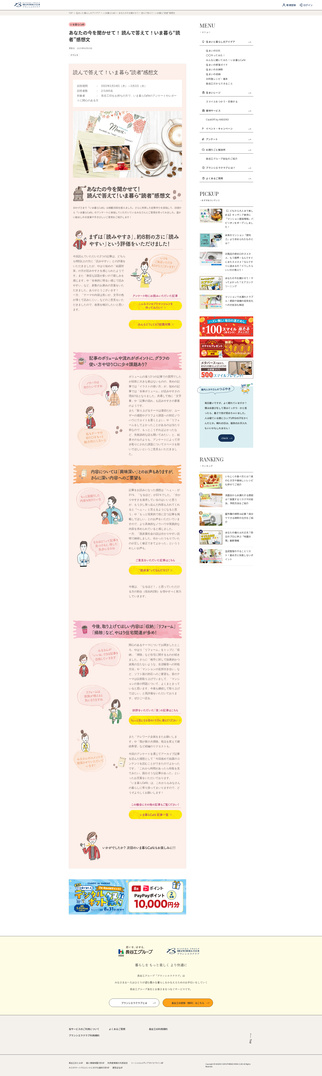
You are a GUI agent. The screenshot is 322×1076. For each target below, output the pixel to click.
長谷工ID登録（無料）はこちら (188, 1003)
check (224, 438)
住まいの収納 (213, 74)
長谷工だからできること (219, 83)
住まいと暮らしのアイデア (88, 12)
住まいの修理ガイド (217, 64)
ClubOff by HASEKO (217, 119)
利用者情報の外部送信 (118, 1062)
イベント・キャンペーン (219, 128)
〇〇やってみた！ (215, 55)
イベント (74, 54)
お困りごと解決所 (215, 149)
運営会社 (116, 1067)
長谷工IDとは (75, 1062)
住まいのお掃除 (214, 69)
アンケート (212, 139)
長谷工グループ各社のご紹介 (221, 158)
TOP (71, 12)
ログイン (308, 5)
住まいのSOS (213, 50)
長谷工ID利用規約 (158, 1029)
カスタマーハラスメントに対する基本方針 (88, 1067)
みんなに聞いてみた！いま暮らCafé (226, 60)
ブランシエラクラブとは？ (220, 167)
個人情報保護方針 (94, 1062)
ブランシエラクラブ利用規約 (84, 1035)
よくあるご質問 (214, 178)
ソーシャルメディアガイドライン (146, 1062)
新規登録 (291, 5)
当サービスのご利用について (84, 1029)
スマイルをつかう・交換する (222, 101)
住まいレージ (213, 92)
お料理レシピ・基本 (217, 78)
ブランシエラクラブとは (134, 1003)
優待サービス (213, 110)
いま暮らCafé (109, 12)
